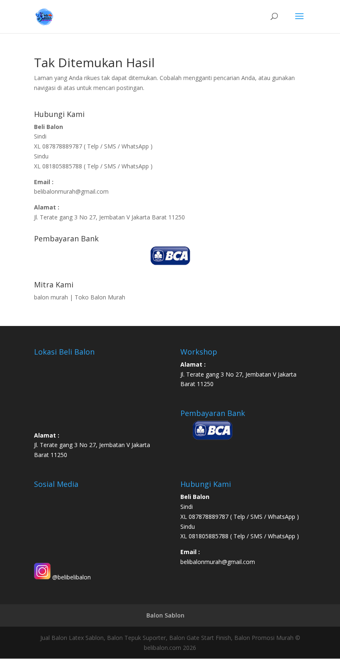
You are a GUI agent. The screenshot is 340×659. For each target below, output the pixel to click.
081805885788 (62, 166)
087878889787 (63, 146)
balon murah (51, 297)
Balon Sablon (165, 615)
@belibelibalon (71, 577)
